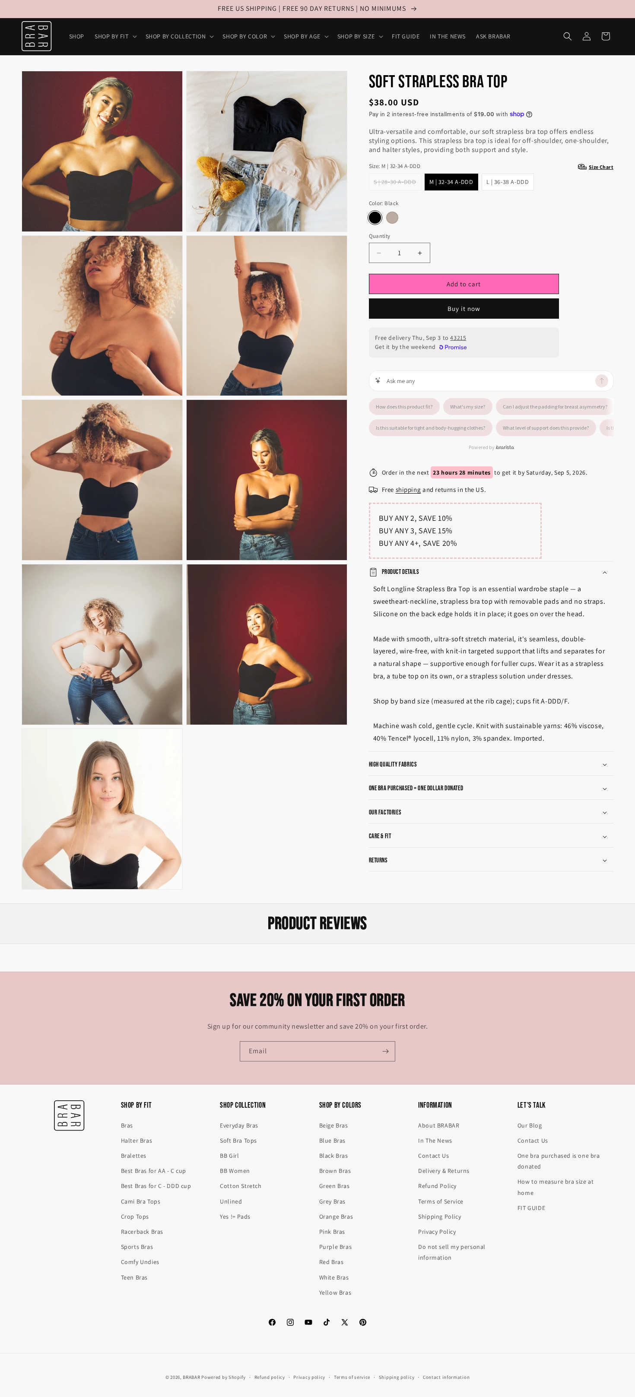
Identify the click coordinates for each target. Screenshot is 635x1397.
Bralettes (133, 1155)
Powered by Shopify (223, 1377)
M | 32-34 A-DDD (451, 182)
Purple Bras (335, 1247)
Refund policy (269, 1377)
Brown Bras (335, 1171)
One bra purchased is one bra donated (559, 1161)
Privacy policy (309, 1377)
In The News (435, 1140)
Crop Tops (135, 1216)
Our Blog (530, 1125)
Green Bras (334, 1186)
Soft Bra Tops (238, 1140)
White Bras (334, 1277)
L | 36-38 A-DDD (507, 182)
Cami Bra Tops (141, 1201)
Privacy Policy (437, 1231)
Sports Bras (137, 1247)
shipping (408, 489)
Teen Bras (134, 1277)
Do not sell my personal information (452, 1252)
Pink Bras (332, 1231)
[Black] (375, 218)
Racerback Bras (142, 1231)
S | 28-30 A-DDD (397, 183)
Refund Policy (437, 1186)
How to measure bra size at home (556, 1187)
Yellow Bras (335, 1292)
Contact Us (433, 1155)
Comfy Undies (140, 1262)
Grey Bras (332, 1201)
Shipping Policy (439, 1216)
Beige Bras (333, 1125)
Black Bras (333, 1155)
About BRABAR (438, 1125)
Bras (127, 1125)
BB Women (235, 1171)
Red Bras (331, 1262)
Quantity (380, 236)
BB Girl (229, 1155)
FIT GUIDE (531, 1208)
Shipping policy (397, 1377)
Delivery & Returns (444, 1171)
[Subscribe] (385, 1051)
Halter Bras (136, 1140)
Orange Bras (336, 1216)
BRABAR (191, 1377)
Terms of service (352, 1377)
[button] (114, 36)
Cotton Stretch (240, 1186)
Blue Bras (332, 1140)
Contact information (446, 1377)
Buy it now (464, 308)
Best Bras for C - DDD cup (156, 1186)
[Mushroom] (392, 218)
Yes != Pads (235, 1216)
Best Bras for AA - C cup (153, 1171)
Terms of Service (441, 1201)
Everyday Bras (239, 1125)
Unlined (231, 1201)
